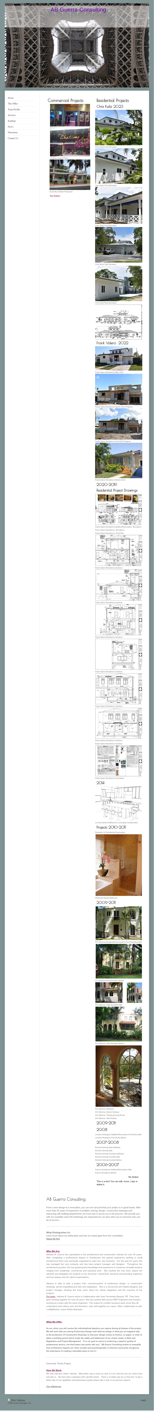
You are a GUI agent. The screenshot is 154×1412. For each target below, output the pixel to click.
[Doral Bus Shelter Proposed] (70, 174)
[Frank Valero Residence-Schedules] (118, 760)
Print (13, 1400)
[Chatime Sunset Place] (70, 141)
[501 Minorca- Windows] (118, 1076)
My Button (55, 196)
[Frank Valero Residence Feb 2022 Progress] (118, 424)
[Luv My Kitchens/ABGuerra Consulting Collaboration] (118, 803)
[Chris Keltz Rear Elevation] (118, 283)
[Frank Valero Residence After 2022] (118, 358)
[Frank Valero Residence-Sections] (118, 550)
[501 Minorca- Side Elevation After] (118, 992)
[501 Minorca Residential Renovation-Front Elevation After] (118, 923)
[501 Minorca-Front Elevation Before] (118, 961)
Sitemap (21, 1400)
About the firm (53, 1239)
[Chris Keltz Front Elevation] (118, 127)
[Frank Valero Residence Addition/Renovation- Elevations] (118, 509)
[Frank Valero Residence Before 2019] (118, 460)
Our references (53, 1386)
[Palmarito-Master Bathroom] (118, 865)
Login (143, 1400)
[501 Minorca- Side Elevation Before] (118, 1024)
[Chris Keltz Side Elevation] (118, 244)
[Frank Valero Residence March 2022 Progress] (118, 389)
